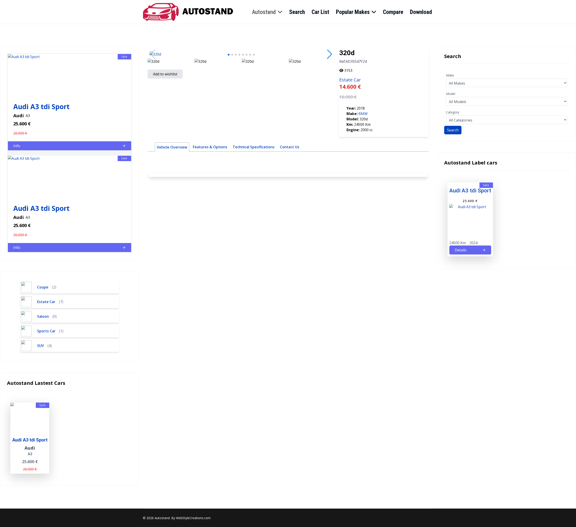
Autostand (264, 12)
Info (16, 145)
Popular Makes (353, 12)
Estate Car (350, 80)
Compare (393, 12)
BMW (363, 113)
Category (452, 112)
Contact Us (289, 146)
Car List (320, 12)
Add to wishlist (165, 74)
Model (450, 94)
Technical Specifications (253, 146)
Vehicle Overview (172, 147)
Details (460, 250)
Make (450, 75)
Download (421, 12)
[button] (229, 55)
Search (297, 12)
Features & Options (210, 146)
